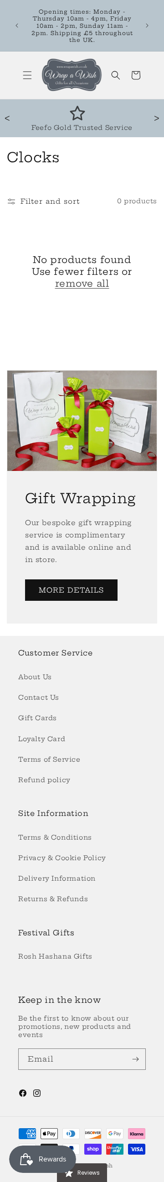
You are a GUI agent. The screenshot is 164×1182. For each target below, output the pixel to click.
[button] (27, 75)
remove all (82, 283)
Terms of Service (49, 759)
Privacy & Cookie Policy (62, 858)
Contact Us (38, 697)
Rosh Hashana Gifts (55, 956)
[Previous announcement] (17, 25)
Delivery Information (57, 878)
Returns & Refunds (53, 899)
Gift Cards (37, 718)
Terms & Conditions (55, 837)
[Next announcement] (147, 25)
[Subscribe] (135, 1059)
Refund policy (44, 780)
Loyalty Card (41, 739)
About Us (35, 677)
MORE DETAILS (71, 590)
